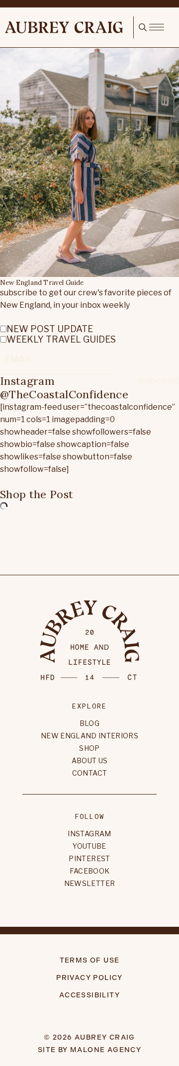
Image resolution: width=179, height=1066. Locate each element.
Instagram (89, 833)
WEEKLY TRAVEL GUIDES (61, 339)
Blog (89, 723)
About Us (90, 760)
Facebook (90, 871)
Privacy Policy (89, 978)
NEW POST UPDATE (49, 329)
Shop (89, 748)
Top (89, 540)
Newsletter (89, 883)
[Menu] (156, 26)
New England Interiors (89, 735)
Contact (89, 773)
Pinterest (89, 858)
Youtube (89, 846)
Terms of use (90, 960)
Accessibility (89, 995)
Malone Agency (105, 1050)
